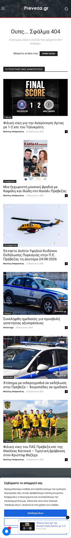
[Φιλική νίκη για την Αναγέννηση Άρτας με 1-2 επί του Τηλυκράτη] (35, 97)
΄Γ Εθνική (7, 117)
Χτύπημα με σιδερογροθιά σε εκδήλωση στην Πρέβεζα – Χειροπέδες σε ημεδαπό (35, 385)
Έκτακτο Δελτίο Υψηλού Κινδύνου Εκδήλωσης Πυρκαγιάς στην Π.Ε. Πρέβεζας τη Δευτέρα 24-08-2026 (30, 255)
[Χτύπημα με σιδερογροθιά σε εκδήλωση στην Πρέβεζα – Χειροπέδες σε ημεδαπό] (35, 357)
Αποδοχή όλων (35, 513)
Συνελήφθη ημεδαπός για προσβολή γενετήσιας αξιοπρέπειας (31, 321)
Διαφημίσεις (9, 181)
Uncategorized (10, 245)
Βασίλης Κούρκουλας (13, 131)
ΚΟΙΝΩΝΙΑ (8, 377)
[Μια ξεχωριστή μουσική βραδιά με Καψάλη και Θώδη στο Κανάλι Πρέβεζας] (35, 161)
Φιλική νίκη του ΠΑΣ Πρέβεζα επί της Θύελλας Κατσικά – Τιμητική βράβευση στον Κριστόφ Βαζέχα (34, 451)
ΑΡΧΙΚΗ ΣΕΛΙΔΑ (48, 54)
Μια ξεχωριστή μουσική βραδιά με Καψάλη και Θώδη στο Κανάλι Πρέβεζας (35, 189)
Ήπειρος (7, 313)
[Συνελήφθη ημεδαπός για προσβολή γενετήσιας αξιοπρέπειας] (35, 293)
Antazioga (8, 327)
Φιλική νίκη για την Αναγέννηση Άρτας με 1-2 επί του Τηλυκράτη (33, 125)
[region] (35, 508)
